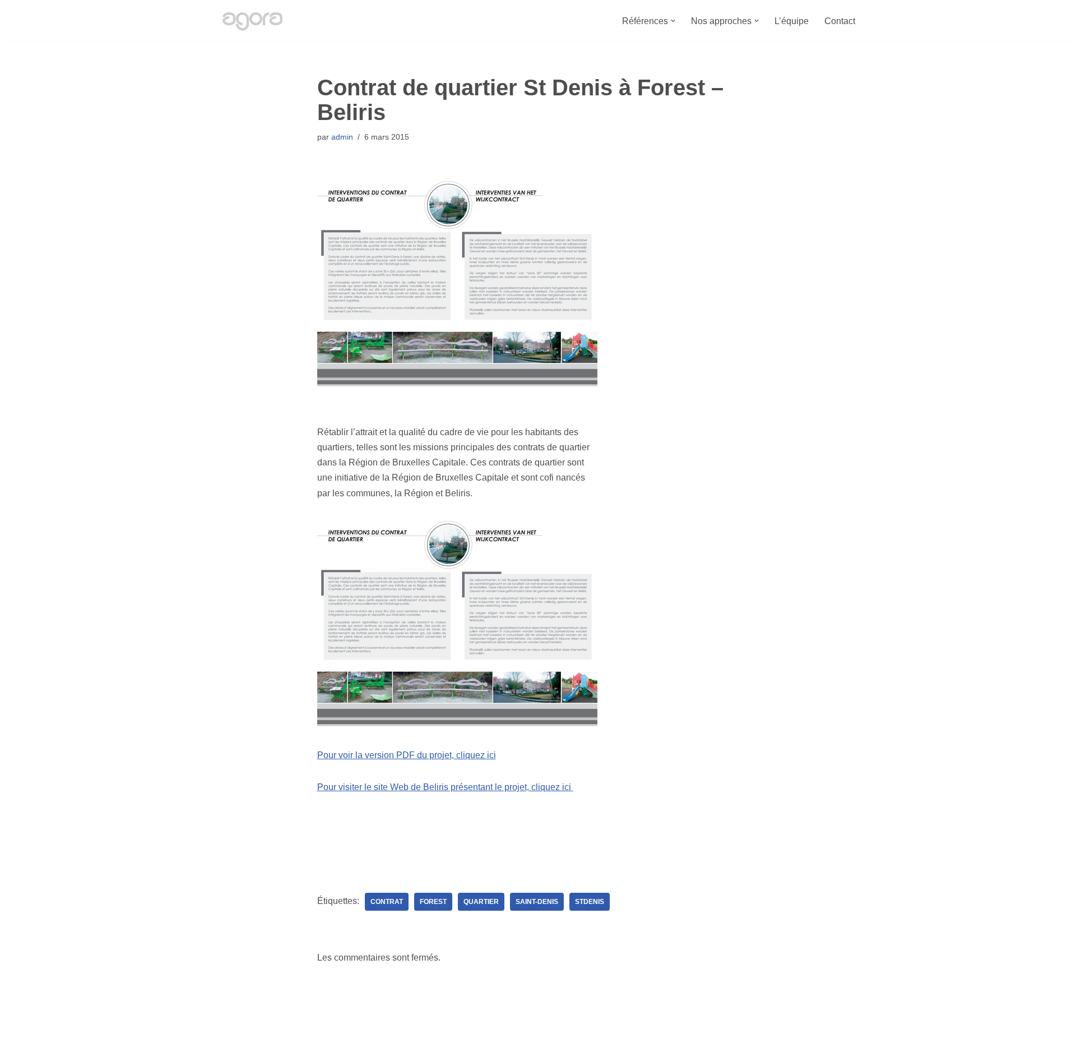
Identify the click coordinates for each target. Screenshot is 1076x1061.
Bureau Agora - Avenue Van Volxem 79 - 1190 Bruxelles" (331, 1046)
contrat (386, 902)
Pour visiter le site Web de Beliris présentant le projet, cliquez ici (445, 787)
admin (342, 136)
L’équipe (791, 21)
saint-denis (537, 902)
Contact (839, 21)
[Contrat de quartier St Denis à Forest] (457, 723)
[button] (673, 21)
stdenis (589, 902)
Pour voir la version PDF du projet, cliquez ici (406, 755)
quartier (481, 902)
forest (433, 902)
